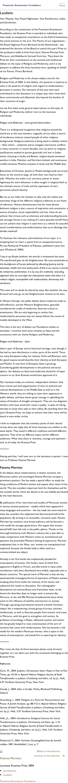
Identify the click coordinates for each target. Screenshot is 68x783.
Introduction (9, 770)
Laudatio (7, 774)
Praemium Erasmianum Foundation (22, 5)
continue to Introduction (47, 755)
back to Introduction (49, 751)
